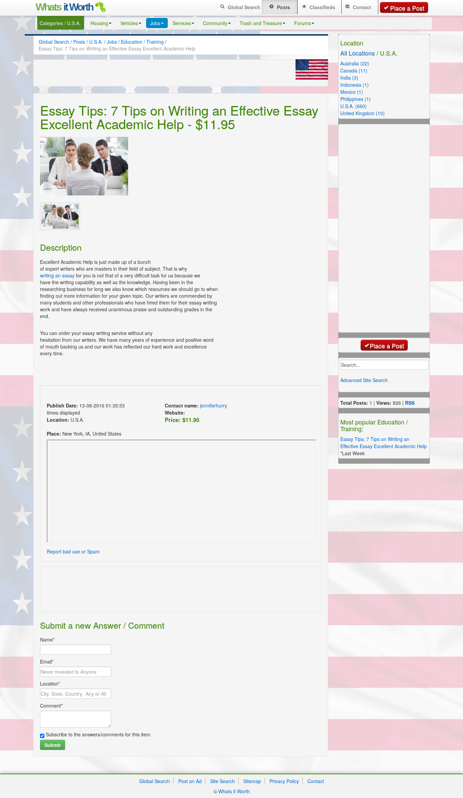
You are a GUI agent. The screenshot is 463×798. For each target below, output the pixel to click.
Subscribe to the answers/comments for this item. (98, 734)
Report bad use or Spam (73, 551)
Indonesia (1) (354, 84)
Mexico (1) (351, 91)
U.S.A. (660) (353, 106)
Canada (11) (353, 70)
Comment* (51, 705)
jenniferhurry (213, 405)
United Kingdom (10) (362, 113)
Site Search (222, 781)
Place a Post (407, 8)
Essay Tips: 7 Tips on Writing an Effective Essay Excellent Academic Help (383, 442)
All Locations (357, 53)
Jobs (155, 23)
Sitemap (252, 781)
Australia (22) (354, 63)
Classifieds (321, 7)
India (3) (349, 77)
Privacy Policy (284, 781)
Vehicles (129, 23)
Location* (50, 683)
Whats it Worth (234, 791)
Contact (361, 7)
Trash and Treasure (261, 23)
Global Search (243, 7)
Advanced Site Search (364, 380)
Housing (99, 23)
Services (182, 23)
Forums (302, 23)
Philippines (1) (355, 99)
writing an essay (57, 275)
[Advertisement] (168, 394)
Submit (52, 744)
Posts (283, 7)
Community (215, 23)
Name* (47, 639)
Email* (47, 661)
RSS (410, 402)
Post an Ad (190, 781)
